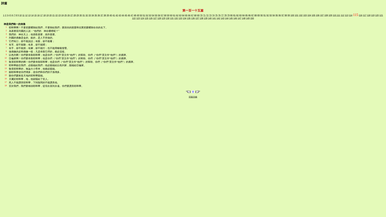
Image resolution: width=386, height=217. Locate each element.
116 (360, 15)
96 (279, 15)
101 (296, 15)
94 (273, 15)
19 (47, 15)
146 (235, 18)
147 (239, 18)
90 (261, 15)
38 (105, 15)
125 (146, 18)
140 (210, 18)
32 (86, 15)
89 (258, 15)
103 (305, 15)
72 (207, 15)
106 (318, 15)
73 (210, 15)
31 (83, 15)
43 (120, 15)
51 (144, 15)
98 (286, 15)
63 (180, 15)
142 (218, 18)
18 (44, 15)
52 (147, 15)
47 (132, 15)
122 (134, 18)
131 (172, 18)
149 (248, 18)
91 (264, 15)
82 (237, 15)
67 (192, 15)
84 (243, 15)
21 (53, 15)
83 (240, 15)
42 (117, 15)
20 (50, 15)
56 (159, 15)
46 (129, 15)
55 (156, 15)
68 (195, 15)
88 (255, 15)
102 (301, 15)
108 (326, 15)
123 (138, 18)
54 (153, 15)
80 (231, 15)
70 (201, 15)
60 (171, 15)
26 (68, 15)
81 (234, 15)
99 (289, 15)
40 (111, 15)
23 (59, 15)
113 (346, 15)
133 (180, 18)
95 (276, 15)
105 (313, 15)
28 (74, 15)
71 (204, 15)
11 (23, 15)
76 (219, 15)
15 (35, 15)
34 (93, 15)
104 (309, 15)
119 (373, 15)
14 (32, 15)
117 (364, 15)
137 (197, 18)
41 (114, 15)
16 (38, 15)
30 (80, 15)
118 (368, 15)
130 (167, 18)
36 (99, 15)
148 (243, 18)
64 (183, 15)
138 (201, 18)
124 (142, 18)
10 (20, 15)
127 (155, 18)
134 (184, 18)
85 (246, 15)
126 (151, 18)
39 (108, 15)
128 (159, 18)
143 (222, 18)
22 (56, 15)
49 (138, 15)
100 (292, 15)
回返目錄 (193, 97)
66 (189, 15)
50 (141, 15)
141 (214, 18)
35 (96, 15)
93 (270, 15)
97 (283, 15)
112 (342, 15)
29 (77, 15)
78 (225, 15)
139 (205, 18)
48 (135, 15)
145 (231, 18)
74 (213, 15)
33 (90, 15)
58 (165, 15)
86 (249, 15)
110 (335, 15)
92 (267, 15)
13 (29, 15)
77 (222, 15)
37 (102, 15)
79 (228, 15)
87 (252, 15)
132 (176, 18)
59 (168, 15)
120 (377, 15)
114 (350, 15)
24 (62, 15)
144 (227, 18)
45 (126, 15)
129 (163, 18)
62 (177, 15)
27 (71, 15)
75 (216, 15)
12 (26, 15)
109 (330, 15)
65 (186, 15)
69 (198, 15)
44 (123, 15)
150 (252, 18)
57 (162, 15)
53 (150, 15)
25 (65, 15)
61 (174, 15)
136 (193, 18)
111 (338, 15)
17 (41, 15)
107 (322, 15)
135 (189, 18)
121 (381, 15)
